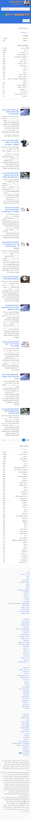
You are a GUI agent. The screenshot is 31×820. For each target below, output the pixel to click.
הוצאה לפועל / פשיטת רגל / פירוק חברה (18, 603)
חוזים (27, 584)
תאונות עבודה (25, 726)
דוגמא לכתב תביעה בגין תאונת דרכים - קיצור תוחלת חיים (10, 344)
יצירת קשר (26, 660)
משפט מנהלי (25, 693)
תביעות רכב (26, 730)
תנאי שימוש (26, 755)
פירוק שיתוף (26, 691)
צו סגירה (26, 708)
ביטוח (27, 578)
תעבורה (27, 599)
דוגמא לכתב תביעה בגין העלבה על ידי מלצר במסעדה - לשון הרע (10, 142)
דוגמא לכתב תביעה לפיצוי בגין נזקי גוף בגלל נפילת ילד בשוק (10, 307)
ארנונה (27, 685)
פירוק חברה (26, 667)
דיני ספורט (26, 632)
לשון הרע (26, 656)
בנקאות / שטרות (24, 582)
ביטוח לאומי (26, 580)
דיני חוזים (26, 683)
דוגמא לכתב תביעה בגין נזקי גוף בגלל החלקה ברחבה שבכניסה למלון (10, 175)
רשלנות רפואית (25, 613)
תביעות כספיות (25, 625)
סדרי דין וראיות (25, 574)
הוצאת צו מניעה (25, 728)
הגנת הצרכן (26, 601)
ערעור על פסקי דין (24, 731)
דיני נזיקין (26, 594)
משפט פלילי (26, 751)
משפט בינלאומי (25, 634)
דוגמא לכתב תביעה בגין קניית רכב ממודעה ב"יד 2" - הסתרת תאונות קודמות (10, 245)
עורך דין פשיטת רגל (24, 636)
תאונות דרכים (25, 724)
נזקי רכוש (26, 735)
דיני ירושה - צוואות (24, 669)
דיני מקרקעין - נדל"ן (24, 741)
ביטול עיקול (26, 654)
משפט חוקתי (25, 706)
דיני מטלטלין (25, 700)
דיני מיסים (26, 652)
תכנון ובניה (26, 737)
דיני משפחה (26, 592)
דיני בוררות (26, 679)
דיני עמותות (26, 627)
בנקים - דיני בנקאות (23, 642)
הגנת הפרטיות (25, 697)
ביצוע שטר (26, 640)
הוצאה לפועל (25, 687)
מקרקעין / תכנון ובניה (23, 590)
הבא (3, 440)
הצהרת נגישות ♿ (24, 753)
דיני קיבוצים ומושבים (23, 662)
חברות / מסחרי (25, 607)
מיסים (27, 588)
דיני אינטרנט (25, 702)
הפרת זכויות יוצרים (24, 689)
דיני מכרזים (26, 704)
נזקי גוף (27, 733)
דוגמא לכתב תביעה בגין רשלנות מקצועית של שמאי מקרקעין (10, 411)
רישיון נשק (26, 695)
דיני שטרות (26, 714)
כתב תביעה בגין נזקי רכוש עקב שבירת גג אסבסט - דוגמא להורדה (10, 210)
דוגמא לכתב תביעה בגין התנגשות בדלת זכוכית (10, 278)
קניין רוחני (26, 598)
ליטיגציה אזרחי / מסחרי (22, 745)
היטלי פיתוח (26, 698)
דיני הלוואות (26, 648)
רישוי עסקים (26, 716)
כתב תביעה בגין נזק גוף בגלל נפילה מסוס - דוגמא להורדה (10, 112)
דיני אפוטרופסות (24, 677)
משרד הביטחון (25, 609)
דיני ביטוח (26, 673)
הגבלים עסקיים (25, 638)
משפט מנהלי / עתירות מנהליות (20, 743)
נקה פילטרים (23, 32)
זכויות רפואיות (25, 631)
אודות (27, 720)
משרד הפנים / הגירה (23, 611)
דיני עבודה (26, 596)
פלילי (27, 576)
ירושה (27, 586)
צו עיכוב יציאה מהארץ (23, 675)
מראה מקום (26, 646)
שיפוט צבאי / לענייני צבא (22, 629)
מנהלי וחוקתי (25, 605)
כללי (28, 572)
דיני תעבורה (26, 749)
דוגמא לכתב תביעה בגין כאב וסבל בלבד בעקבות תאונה (10, 376)
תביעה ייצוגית (25, 621)
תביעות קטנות (25, 623)
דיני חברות (26, 650)
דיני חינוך (26, 681)
